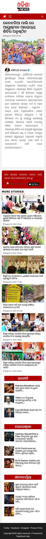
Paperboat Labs (23, 536)
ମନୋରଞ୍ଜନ (23, 427)
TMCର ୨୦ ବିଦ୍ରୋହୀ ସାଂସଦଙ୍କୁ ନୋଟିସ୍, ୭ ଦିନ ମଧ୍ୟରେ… (25, 400)
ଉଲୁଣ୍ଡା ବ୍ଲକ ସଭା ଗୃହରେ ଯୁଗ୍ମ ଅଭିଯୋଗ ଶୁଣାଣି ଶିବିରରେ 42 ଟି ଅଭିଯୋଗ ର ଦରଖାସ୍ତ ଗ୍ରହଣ (22, 218)
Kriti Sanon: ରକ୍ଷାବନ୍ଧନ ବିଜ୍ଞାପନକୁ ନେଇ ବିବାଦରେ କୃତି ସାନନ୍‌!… (27, 463)
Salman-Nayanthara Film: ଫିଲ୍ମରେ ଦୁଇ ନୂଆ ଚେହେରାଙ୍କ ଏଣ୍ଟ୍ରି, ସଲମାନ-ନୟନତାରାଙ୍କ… (26, 437)
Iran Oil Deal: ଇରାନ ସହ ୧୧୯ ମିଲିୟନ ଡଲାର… (28, 411)
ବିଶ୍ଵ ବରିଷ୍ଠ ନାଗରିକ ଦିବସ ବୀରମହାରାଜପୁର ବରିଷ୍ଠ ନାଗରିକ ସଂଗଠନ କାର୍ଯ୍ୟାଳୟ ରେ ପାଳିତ (22, 365)
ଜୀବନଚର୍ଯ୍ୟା (23, 477)
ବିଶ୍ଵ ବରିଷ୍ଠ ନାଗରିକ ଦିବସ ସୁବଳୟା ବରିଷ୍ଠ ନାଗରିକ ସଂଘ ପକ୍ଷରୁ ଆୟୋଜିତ (22, 335)
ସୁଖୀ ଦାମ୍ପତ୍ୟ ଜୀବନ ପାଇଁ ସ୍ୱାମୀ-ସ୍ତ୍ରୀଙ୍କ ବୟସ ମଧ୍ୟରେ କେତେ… (26, 487)
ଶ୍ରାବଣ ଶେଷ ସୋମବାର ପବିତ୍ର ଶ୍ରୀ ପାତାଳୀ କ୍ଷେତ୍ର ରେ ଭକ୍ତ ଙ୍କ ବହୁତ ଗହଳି (22, 248)
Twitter (7, 528)
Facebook (15, 528)
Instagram (24, 528)
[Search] (42, 16)
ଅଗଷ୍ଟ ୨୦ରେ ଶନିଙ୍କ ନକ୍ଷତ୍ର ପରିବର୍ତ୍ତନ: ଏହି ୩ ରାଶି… (27, 499)
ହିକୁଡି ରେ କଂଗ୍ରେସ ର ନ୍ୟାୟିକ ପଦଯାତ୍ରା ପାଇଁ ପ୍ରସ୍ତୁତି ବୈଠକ (23, 277)
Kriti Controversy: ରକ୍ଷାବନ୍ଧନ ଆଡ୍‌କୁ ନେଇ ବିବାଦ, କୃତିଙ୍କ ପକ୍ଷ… (26, 451)
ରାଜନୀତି (23, 378)
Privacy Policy (36, 528)
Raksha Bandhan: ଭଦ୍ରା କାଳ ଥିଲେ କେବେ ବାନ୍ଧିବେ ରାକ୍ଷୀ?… (27, 388)
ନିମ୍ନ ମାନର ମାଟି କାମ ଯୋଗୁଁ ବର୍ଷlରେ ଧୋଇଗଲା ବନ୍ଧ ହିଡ (18, 306)
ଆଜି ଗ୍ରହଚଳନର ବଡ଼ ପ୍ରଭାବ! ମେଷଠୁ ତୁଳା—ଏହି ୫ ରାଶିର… (27, 511)
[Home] (4, 16)
